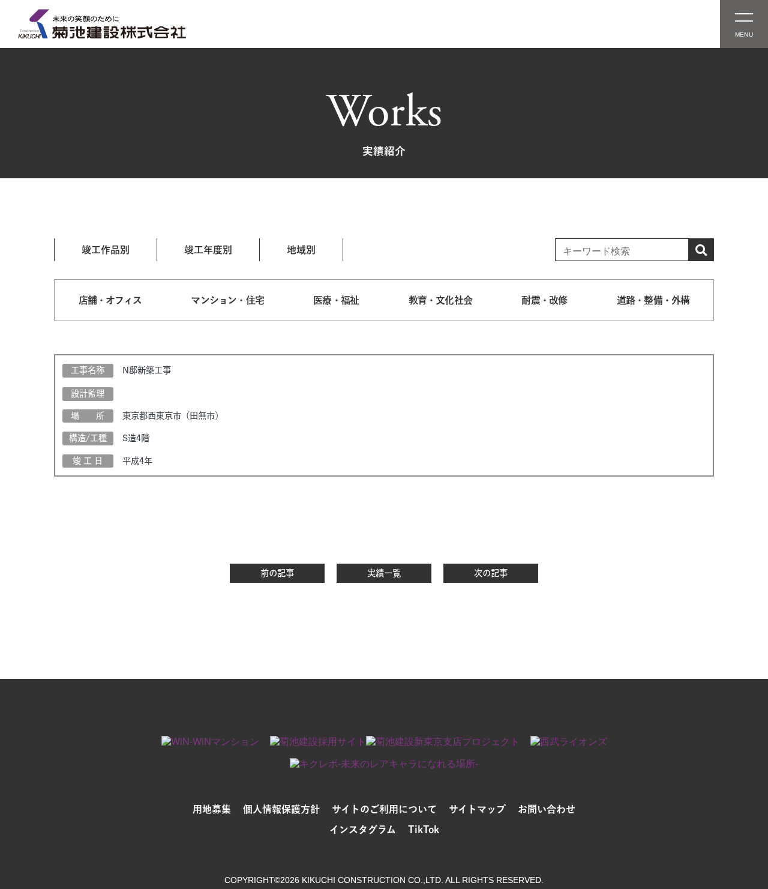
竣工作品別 (106, 250)
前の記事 (277, 572)
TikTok (423, 829)
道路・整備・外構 (653, 300)
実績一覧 (384, 572)
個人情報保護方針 (281, 809)
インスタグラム (362, 829)
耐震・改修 (544, 300)
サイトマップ (477, 809)
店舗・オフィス (110, 300)
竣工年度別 (208, 250)
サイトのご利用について (384, 809)
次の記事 (491, 572)
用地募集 (212, 809)
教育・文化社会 (440, 300)
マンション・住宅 (227, 300)
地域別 (301, 250)
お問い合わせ (546, 809)
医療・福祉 (336, 300)
